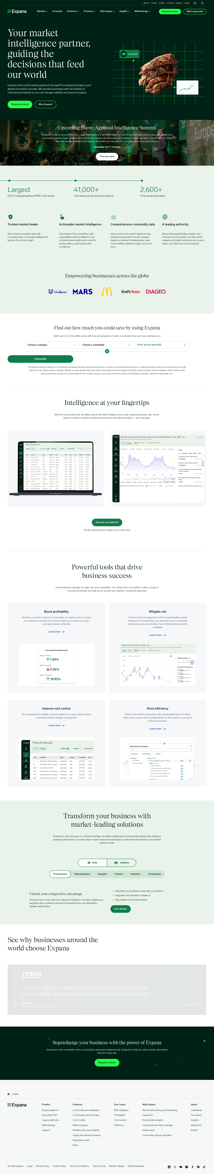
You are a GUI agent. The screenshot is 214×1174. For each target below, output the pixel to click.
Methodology (48, 1125)
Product (46, 1104)
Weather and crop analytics (86, 1130)
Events (162, 3)
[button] (107, 351)
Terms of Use (99, 1166)
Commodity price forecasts (86, 1115)
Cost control (120, 1120)
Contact (170, 3)
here (171, 374)
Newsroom (196, 1125)
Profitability (119, 1115)
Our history (196, 1115)
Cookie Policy (59, 1166)
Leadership (196, 1110)
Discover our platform (107, 522)
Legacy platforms (50, 1120)
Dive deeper (120, 909)
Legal (29, 1166)
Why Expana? (45, 104)
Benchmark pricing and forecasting (159, 1110)
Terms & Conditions (79, 1166)
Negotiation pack (81, 1140)
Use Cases (119, 1104)
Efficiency (119, 1125)
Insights (195, 1120)
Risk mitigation (121, 1110)
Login (186, 3)
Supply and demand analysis (87, 1135)
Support (179, 3)
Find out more (107, 156)
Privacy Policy (42, 1166)
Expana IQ (147, 1115)
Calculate (40, 359)
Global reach (148, 1130)
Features (77, 1104)
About (146, 3)
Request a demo (170, 11)
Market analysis (80, 1125)
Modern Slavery (116, 1166)
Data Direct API (49, 1115)
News (75, 1145)
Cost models (79, 1120)
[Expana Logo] (17, 11)
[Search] (202, 3)
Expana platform (50, 1110)
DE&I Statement (136, 1166)
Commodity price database (86, 1110)
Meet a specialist (195, 11)
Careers (154, 3)
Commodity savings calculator (157, 1135)
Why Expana (148, 1104)
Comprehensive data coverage (157, 1125)
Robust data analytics (152, 1120)
